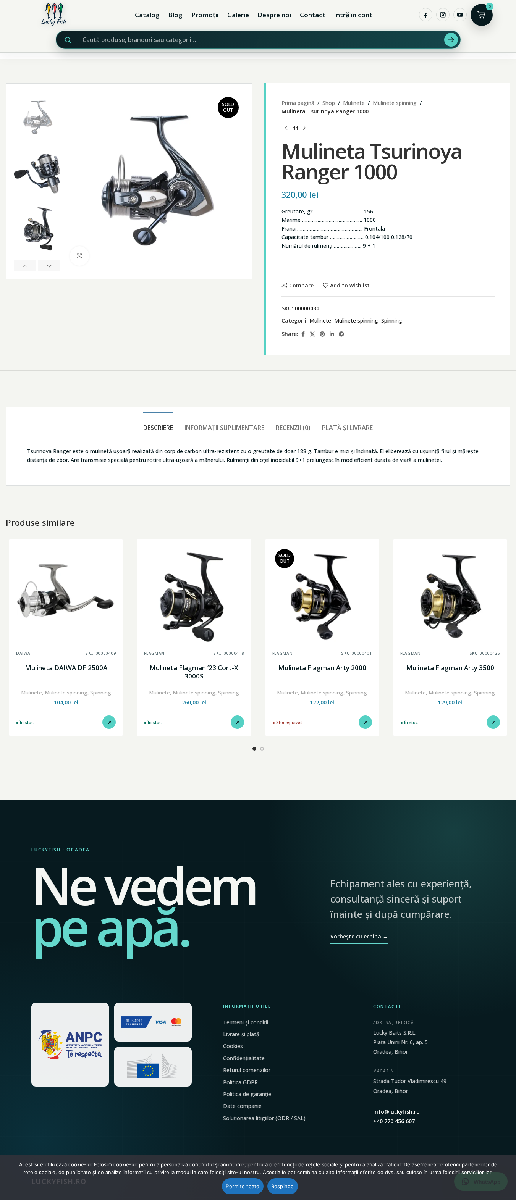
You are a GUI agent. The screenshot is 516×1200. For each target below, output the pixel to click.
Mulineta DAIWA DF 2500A (66, 667)
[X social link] (312, 334)
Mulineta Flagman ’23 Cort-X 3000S (193, 671)
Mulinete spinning (395, 103)
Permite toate (242, 1186)
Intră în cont (353, 14)
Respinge (282, 1186)
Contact (312, 14)
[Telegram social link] (341, 334)
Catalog (147, 14)
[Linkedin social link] (331, 334)
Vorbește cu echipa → (359, 936)
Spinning (391, 320)
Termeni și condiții (245, 1022)
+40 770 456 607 (394, 1121)
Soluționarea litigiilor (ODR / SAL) (264, 1118)
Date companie (242, 1106)
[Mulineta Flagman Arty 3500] (450, 596)
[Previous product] (286, 128)
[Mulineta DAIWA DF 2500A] (66, 596)
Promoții (204, 14)
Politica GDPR (240, 1082)
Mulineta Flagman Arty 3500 (450, 667)
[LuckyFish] (55, 14)
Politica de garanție (247, 1094)
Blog (175, 14)
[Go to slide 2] (262, 749)
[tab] (158, 424)
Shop (328, 103)
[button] (25, 265)
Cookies (233, 1046)
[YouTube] (460, 14)
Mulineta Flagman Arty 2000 (322, 667)
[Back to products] (295, 128)
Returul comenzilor (246, 1070)
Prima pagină (297, 103)
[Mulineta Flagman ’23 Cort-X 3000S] (194, 596)
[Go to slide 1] (254, 749)
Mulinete (354, 103)
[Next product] (304, 128)
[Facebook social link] (302, 334)
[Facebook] (425, 14)
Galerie (238, 14)
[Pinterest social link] (322, 334)
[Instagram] (443, 14)
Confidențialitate (244, 1058)
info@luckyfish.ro (396, 1111)
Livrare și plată (241, 1034)
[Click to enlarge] (79, 255)
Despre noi (274, 14)
